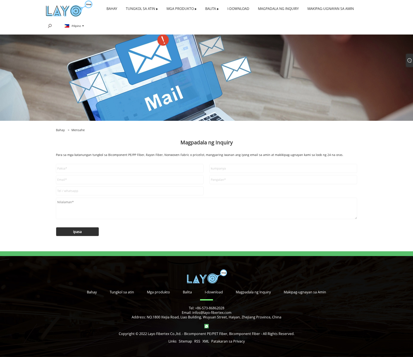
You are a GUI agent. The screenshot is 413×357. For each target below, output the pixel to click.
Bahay (92, 292)
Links (172, 341)
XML (205, 341)
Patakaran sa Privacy (228, 341)
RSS (197, 341)
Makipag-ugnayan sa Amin (305, 292)
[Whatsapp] (206, 326)
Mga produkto (158, 292)
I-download (214, 292)
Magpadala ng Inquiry (253, 292)
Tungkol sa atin (122, 292)
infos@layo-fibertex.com (211, 312)
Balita (187, 292)
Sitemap (185, 341)
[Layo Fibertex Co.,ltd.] (69, 8)
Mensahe (78, 130)
